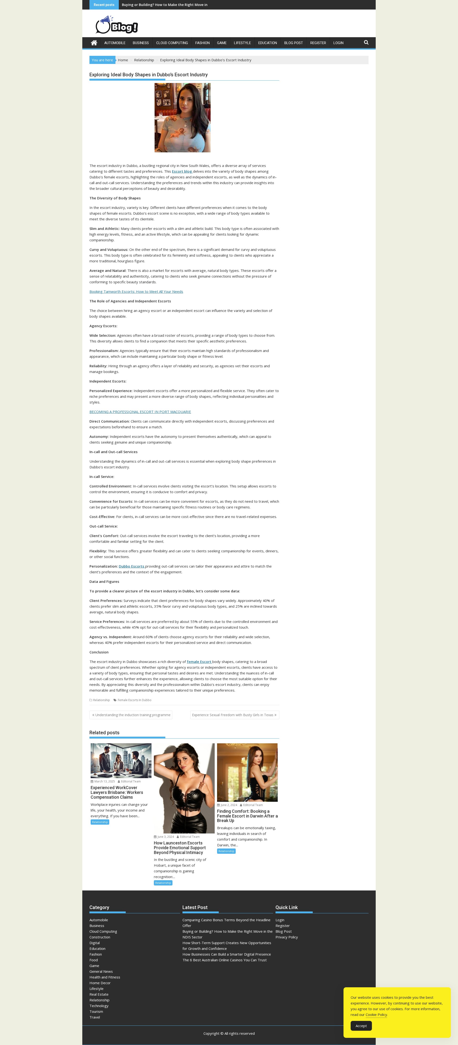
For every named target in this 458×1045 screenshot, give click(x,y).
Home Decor (100, 982)
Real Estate (99, 994)
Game (222, 43)
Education (267, 43)
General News (101, 971)
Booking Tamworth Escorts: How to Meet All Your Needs (136, 291)
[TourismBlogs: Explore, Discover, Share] (94, 42)
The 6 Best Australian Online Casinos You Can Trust (224, 959)
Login (338, 43)
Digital (94, 942)
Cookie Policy (376, 1014)
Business (141, 43)
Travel (94, 1017)
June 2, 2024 (228, 805)
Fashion (202, 43)
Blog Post (293, 43)
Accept (361, 1025)
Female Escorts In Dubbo (134, 700)
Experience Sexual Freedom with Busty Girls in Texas (232, 715)
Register (318, 43)
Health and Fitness (104, 977)
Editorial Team (130, 781)
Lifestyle (242, 43)
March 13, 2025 (104, 781)
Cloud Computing (172, 43)
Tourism (96, 1011)
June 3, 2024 (165, 837)
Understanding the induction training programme (133, 715)
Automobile (114, 43)
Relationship (101, 700)
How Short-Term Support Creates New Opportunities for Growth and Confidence (189, 4)
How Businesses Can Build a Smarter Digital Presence (226, 954)
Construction (99, 937)
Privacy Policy (287, 937)
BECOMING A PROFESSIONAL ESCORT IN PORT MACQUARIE (140, 411)
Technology (99, 1005)
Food (93, 959)
